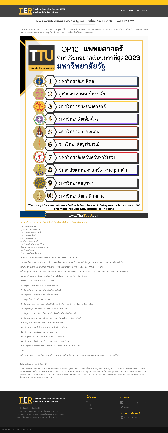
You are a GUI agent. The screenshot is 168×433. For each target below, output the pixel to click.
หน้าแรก (122, 10)
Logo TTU (89, 405)
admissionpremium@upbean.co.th (135, 403)
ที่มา (87, 401)
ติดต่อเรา (89, 408)
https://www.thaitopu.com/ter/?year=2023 (36, 377)
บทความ (131, 10)
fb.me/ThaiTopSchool (132, 418)
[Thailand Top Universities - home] (41, 11)
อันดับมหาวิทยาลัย (144, 10)
